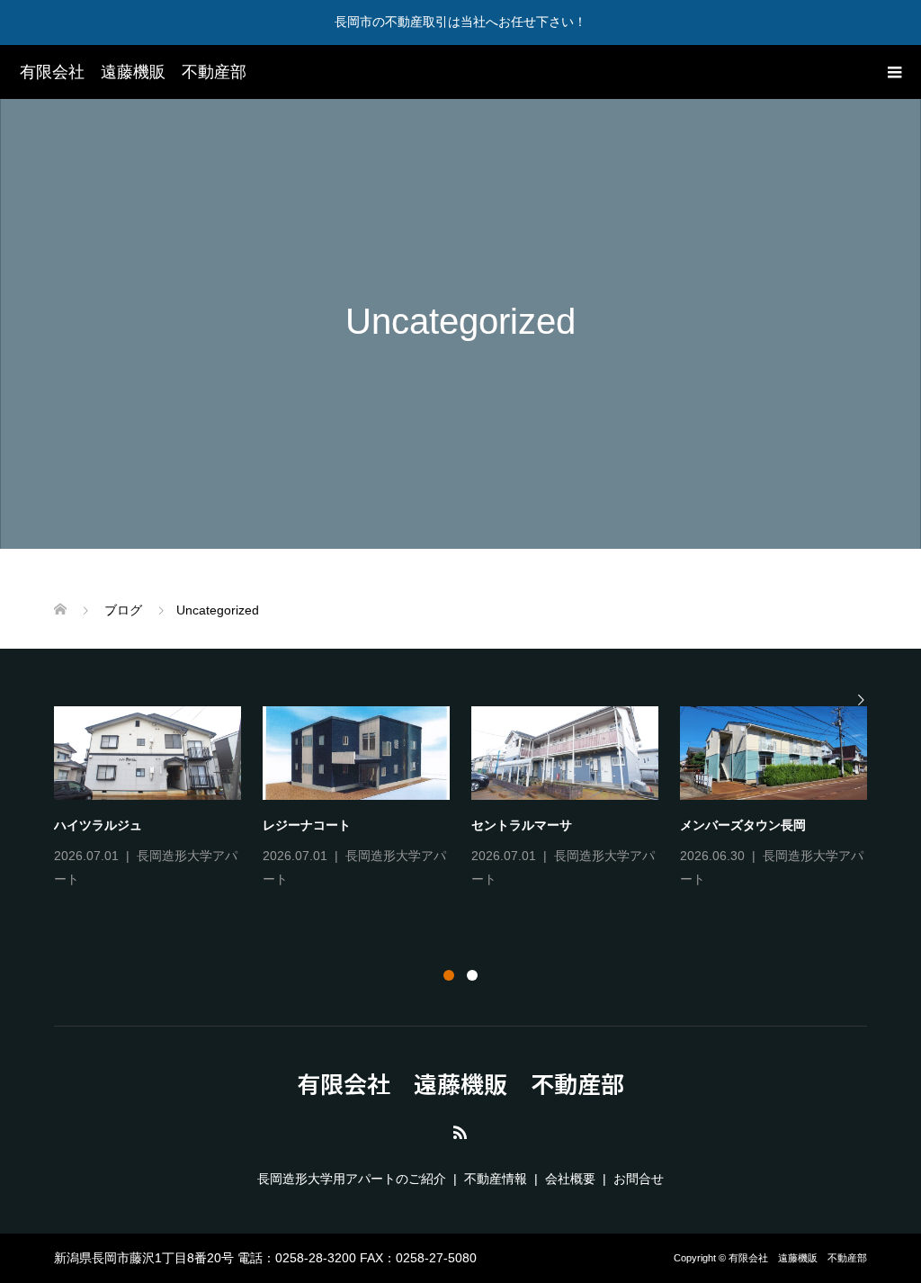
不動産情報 (495, 1178)
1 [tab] (448, 975)
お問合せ (638, 1178)
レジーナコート (307, 825)
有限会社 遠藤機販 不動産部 (133, 72)
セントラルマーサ (521, 825)
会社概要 (570, 1178)
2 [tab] (472, 975)
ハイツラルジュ (98, 825)
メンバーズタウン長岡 (743, 825)
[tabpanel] (471, 799)
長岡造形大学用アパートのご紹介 (351, 1178)
